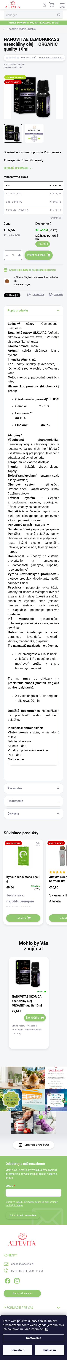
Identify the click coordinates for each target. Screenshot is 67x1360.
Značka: (13, 67)
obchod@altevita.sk (22, 1263)
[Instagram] (16, 1280)
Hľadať (58, 15)
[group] (33, 1006)
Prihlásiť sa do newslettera (22, 1215)
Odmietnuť (17, 1350)
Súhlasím (49, 1350)
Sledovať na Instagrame (37, 1145)
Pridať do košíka (36, 254)
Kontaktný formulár (22, 1293)
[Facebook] (7, 1280)
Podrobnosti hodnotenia (51, 57)
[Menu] (62, 4)
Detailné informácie (16, 168)
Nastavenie (33, 1338)
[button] (29, 1023)
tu (46, 1329)
